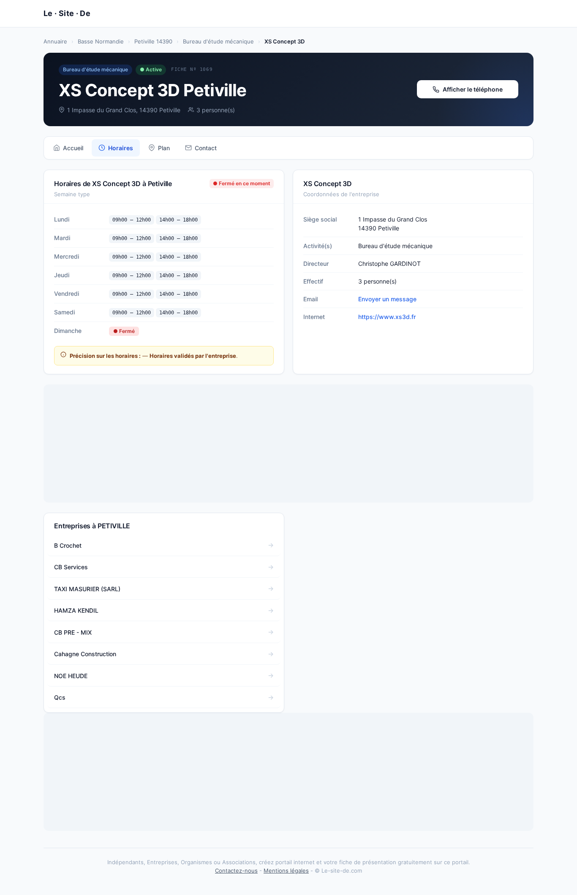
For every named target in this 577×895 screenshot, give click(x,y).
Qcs (59, 697)
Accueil (73, 147)
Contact (206, 147)
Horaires (120, 147)
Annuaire (55, 41)
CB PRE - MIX (73, 632)
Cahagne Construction (85, 653)
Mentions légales (286, 870)
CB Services (71, 567)
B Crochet (68, 545)
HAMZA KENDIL (76, 610)
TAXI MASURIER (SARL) (87, 588)
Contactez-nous (236, 870)
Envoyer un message (387, 299)
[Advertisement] (288, 443)
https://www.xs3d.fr (387, 316)
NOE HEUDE (70, 675)
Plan (164, 147)
